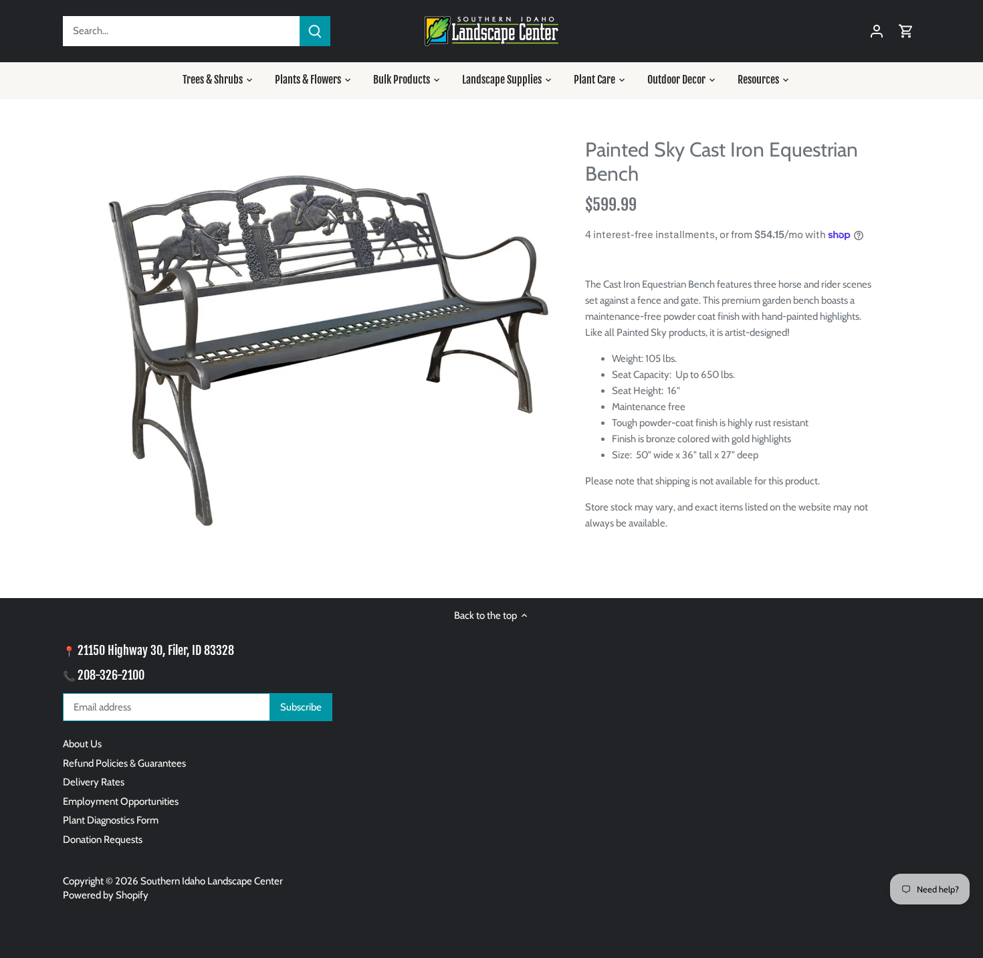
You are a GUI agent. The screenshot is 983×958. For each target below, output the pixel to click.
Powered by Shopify (105, 895)
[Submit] (315, 31)
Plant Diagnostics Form (110, 820)
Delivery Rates (93, 782)
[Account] (876, 31)
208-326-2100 (111, 675)
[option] (328, 347)
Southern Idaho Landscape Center (211, 881)
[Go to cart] (906, 31)
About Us (82, 744)
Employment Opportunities (121, 801)
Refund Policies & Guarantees (124, 763)
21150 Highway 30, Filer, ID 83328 (156, 650)
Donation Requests (102, 840)
